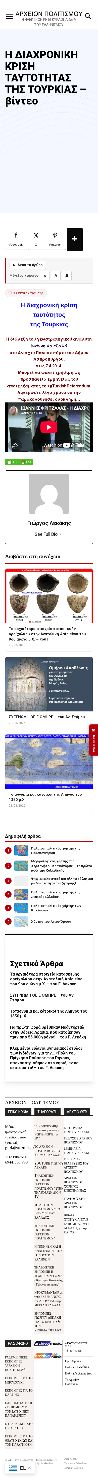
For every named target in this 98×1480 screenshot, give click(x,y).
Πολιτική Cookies (77, 1367)
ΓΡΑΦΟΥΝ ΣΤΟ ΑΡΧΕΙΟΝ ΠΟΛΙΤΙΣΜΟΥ (74, 1202)
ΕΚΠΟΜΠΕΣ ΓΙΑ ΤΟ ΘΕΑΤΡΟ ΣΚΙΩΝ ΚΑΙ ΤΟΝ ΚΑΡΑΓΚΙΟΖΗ (19, 1440)
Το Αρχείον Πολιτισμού (72, 1381)
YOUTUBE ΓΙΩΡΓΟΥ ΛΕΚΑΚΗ (49, 1165)
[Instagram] (71, 1351)
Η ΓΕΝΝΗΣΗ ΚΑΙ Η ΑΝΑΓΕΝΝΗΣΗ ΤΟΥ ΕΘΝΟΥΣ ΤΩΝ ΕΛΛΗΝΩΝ (48, 1252)
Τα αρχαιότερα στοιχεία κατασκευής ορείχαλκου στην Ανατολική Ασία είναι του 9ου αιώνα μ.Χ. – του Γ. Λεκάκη (47, 979)
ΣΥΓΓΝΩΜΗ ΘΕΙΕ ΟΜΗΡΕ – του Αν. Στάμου (42, 997)
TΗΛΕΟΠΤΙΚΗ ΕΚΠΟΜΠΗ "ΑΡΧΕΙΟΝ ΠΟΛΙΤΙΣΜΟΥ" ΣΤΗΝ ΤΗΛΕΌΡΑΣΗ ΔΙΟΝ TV (49, 1186)
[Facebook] (67, 1351)
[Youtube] (80, 1351)
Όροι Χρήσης (73, 1361)
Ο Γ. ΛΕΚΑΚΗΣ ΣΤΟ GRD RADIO (19, 1425)
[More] (75, 239)
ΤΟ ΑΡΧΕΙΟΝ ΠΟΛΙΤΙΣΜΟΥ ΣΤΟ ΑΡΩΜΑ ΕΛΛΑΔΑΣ (47, 1150)
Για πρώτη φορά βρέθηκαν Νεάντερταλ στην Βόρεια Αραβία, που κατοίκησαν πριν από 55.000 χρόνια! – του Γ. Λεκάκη (48, 1032)
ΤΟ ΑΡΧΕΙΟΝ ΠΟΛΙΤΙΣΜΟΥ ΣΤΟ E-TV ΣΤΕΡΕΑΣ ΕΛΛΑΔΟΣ (47, 1211)
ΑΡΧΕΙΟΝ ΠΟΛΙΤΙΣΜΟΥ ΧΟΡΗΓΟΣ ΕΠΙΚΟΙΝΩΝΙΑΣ (75, 1184)
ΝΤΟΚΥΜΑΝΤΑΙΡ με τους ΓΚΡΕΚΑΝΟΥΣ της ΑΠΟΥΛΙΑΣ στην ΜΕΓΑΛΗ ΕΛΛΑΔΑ (48, 1298)
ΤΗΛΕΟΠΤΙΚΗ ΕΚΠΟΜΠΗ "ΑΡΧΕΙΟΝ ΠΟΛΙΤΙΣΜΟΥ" (44, 1231)
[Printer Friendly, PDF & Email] (19, 464)
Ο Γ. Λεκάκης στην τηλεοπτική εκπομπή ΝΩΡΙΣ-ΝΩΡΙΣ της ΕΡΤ (46, 1131)
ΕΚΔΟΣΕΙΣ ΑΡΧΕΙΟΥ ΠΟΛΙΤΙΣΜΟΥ (78, 1140)
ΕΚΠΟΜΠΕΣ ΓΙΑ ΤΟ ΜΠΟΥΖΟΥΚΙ (19, 1380)
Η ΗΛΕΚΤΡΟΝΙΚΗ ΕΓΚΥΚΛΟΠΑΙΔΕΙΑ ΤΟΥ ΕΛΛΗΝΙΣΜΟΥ (49, 22)
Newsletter (93, 740)
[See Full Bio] (61, 534)
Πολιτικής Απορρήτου (78, 1373)
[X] (76, 1351)
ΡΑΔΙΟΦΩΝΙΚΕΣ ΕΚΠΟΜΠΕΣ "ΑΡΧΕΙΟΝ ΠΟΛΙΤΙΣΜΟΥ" (16, 1363)
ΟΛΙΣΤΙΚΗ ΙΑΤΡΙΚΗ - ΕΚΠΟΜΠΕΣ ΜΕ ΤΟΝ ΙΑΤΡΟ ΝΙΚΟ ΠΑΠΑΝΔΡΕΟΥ (18, 1409)
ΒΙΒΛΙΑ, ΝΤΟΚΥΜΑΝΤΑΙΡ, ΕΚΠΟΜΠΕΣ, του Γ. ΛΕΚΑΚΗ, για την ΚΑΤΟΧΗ (77, 1223)
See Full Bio (46, 534)
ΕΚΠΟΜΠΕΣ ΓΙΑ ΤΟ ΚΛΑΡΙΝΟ (19, 1392)
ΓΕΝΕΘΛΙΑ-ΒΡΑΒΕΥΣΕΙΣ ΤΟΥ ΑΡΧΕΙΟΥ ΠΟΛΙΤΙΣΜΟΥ (76, 1165)
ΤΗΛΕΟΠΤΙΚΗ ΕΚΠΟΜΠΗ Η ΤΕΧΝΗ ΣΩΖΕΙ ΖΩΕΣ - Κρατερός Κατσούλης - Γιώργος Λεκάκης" (48, 1275)
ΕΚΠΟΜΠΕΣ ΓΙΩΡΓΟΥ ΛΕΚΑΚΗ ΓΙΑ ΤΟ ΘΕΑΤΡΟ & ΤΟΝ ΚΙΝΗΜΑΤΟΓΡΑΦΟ (47, 1321)
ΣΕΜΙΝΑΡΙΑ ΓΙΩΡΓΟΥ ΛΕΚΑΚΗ (77, 1150)
